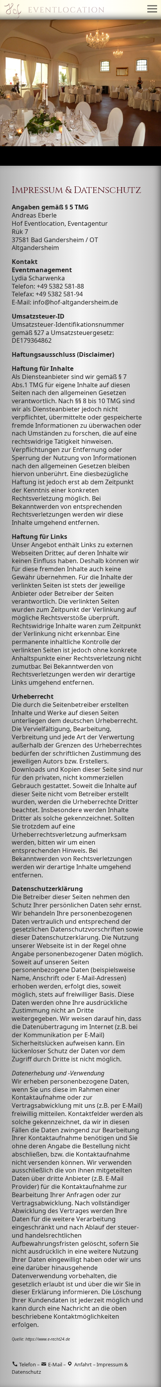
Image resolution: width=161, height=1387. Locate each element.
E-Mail (54, 1364)
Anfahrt (82, 1364)
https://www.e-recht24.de (47, 1339)
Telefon (27, 1364)
